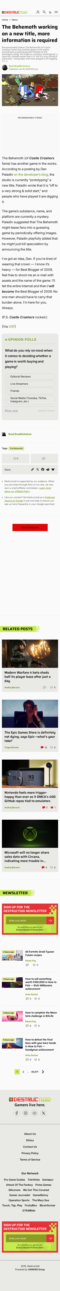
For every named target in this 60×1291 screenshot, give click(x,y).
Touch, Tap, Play (12, 1205)
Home (5, 20)
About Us (30, 1133)
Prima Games (43, 1184)
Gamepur (47, 1179)
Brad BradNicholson (19, 66)
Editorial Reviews (20, 376)
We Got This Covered (36, 1190)
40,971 (34, 1071)
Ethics (30, 1140)
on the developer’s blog (31, 174)
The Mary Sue (40, 1200)
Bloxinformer (47, 1205)
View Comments (30, 527)
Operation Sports (19, 1200)
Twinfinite (34, 1179)
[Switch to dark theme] (50, 12)
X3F (12, 326)
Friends (14, 390)
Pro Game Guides (14, 1179)
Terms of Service (22, 929)
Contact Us (30, 1146)
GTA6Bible (28, 1210)
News (15, 20)
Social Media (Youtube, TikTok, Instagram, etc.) (28, 399)
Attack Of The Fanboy (19, 1184)
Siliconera (14, 1190)
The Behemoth (16, 448)
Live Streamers (19, 383)
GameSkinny (40, 1195)
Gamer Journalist (19, 1195)
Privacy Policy (38, 929)
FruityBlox (31, 1205)
